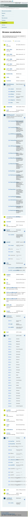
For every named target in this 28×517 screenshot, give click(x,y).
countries (12, 234)
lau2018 (8, 410)
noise (7, 424)
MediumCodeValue (13, 153)
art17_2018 (9, 69)
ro (10, 395)
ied (7, 282)
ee (10, 357)
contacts (12, 89)
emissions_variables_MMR (13, 267)
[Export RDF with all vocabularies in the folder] (24, 86)
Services (3, 25)
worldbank (9, 498)
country (11, 502)
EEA (7, 1)
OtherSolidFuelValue (13, 182)
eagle (11, 324)
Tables (3, 15)
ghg (7, 263)
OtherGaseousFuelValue (13, 175)
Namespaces (4, 27)
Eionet (7, 8)
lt (10, 377)
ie (10, 372)
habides (8, 274)
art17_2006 (9, 59)
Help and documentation (6, 10)
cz (10, 349)
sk (10, 403)
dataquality (9, 106)
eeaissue (12, 96)
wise (7, 493)
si (10, 400)
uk (10, 406)
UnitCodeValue (13, 199)
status (11, 102)
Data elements (4, 18)
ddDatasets (12, 91)
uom (7, 489)
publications (9, 429)
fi (10, 364)
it (10, 375)
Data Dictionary (11, 8)
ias (7, 279)
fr (10, 367)
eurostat (8, 221)
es (10, 362)
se (10, 398)
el (10, 359)
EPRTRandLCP (10, 115)
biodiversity (9, 73)
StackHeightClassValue (13, 196)
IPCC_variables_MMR (13, 270)
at (10, 338)
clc (10, 320)
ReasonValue (13, 189)
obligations (12, 100)
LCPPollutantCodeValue (13, 146)
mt (10, 385)
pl (10, 390)
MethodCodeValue (13, 163)
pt (10, 393)
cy (10, 346)
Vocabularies (4, 22)
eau (11, 449)
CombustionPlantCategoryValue (13, 121)
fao (7, 225)
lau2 (7, 335)
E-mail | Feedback (5, 512)
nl (10, 387)
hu (10, 369)
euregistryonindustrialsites (11, 216)
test (7, 437)
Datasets (3, 13)
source (11, 251)
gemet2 (8, 242)
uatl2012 (12, 327)
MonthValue (12, 170)
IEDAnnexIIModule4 (11, 298)
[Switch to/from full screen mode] (20, 3)
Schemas (4, 20)
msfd (7, 419)
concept (12, 245)
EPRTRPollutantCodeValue (13, 133)
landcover (9, 316)
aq (7, 44)
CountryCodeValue (13, 127)
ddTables (12, 94)
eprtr (7, 110)
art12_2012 (9, 49)
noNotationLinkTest (13, 459)
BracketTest (12, 443)
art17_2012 (9, 64)
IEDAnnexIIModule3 (11, 292)
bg (10, 344)
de (10, 351)
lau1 (7, 332)
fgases (8, 230)
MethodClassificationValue (13, 158)
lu (10, 380)
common (8, 80)
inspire (8, 311)
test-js (11, 462)
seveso (8, 433)
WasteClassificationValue (13, 206)
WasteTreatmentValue (13, 210)
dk (10, 354)
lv (10, 382)
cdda (7, 77)
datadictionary (10, 84)
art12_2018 (9, 54)
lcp (7, 415)
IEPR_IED (8, 305)
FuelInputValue (13, 140)
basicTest (12, 441)
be (10, 341)
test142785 (12, 465)
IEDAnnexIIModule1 (11, 287)
